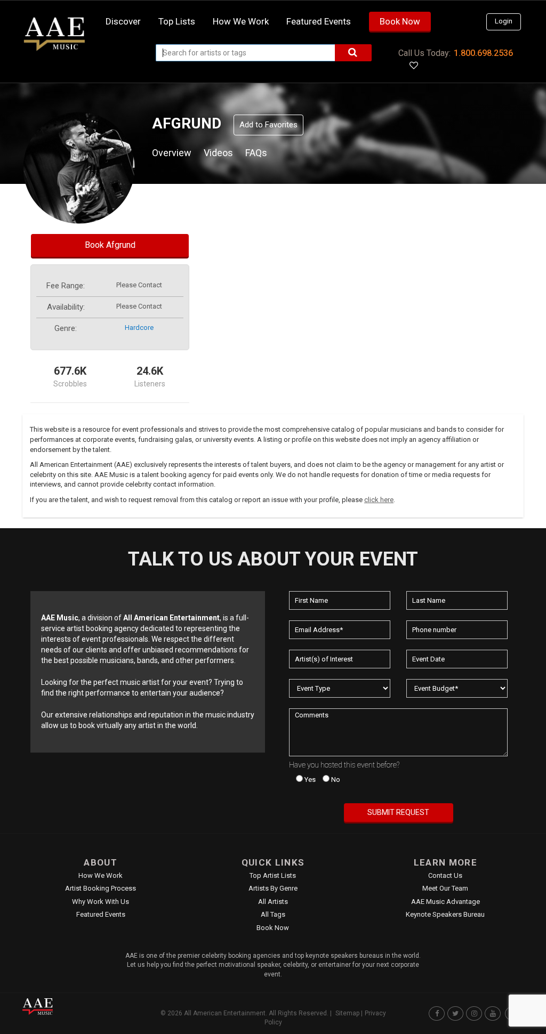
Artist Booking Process (100, 888)
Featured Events (318, 21)
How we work (241, 21)
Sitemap (347, 1013)
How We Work (100, 875)
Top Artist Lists (273, 875)
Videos (218, 152)
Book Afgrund (110, 245)
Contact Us (445, 875)
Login (503, 21)
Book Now (400, 21)
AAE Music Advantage (445, 902)
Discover (123, 21)
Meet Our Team (445, 888)
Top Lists (176, 21)
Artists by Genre (273, 888)
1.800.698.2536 (483, 53)
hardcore (139, 328)
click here (379, 500)
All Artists (273, 902)
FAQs (256, 152)
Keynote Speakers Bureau (445, 914)
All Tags (273, 914)
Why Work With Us (100, 902)
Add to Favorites (268, 125)
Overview (171, 152)
